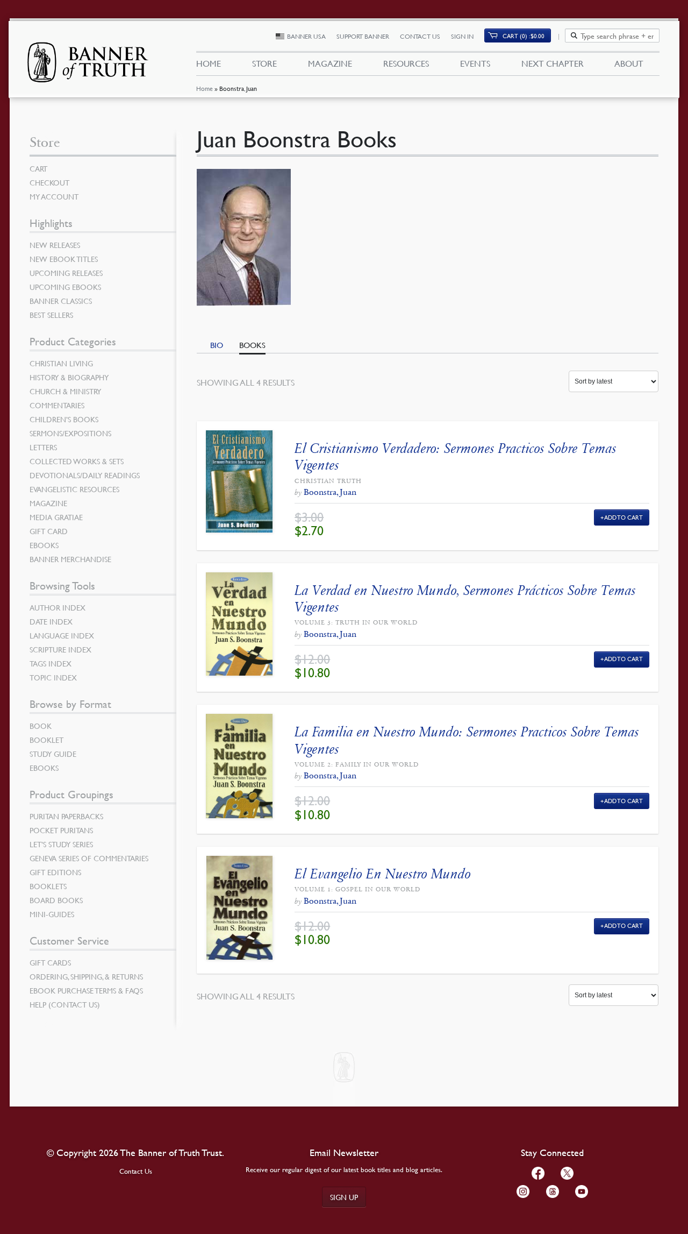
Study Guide (53, 753)
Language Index (62, 635)
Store (264, 63)
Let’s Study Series (61, 844)
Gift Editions (55, 872)
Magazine (330, 63)
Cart (38, 168)
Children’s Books (64, 419)
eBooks (44, 545)
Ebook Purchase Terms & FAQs (86, 990)
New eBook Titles (64, 258)
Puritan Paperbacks (66, 816)
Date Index (51, 621)
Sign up (344, 1197)
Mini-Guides (52, 914)
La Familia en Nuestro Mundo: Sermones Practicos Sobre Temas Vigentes (467, 740)
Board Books (56, 900)
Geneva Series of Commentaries (89, 858)
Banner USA (306, 36)
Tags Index (50, 663)
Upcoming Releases (66, 272)
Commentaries (57, 405)
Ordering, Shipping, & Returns (86, 976)
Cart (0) (523, 36)
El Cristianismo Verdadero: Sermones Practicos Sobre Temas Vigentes (456, 456)
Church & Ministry (65, 391)
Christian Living (61, 363)
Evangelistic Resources (74, 489)
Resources (406, 63)
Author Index (57, 607)
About (628, 63)
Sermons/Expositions (70, 433)
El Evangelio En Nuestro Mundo (383, 874)
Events (475, 63)
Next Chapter (552, 63)
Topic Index (53, 677)
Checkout (49, 182)
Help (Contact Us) (65, 1004)
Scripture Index (60, 649)
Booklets (48, 886)
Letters (43, 447)
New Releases (55, 244)
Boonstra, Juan (330, 492)
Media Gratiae (56, 517)
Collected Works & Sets (77, 461)
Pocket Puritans (61, 830)
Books (252, 345)
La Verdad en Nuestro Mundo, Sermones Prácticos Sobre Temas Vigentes (465, 598)
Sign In (462, 36)
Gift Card (49, 531)
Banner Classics (61, 300)
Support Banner (362, 36)
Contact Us (420, 36)
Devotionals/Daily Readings (85, 475)
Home (204, 88)
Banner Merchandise (70, 559)
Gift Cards (50, 962)
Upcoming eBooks (65, 286)
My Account (54, 196)
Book (41, 725)
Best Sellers (51, 314)
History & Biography (69, 377)
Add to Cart (624, 517)
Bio (216, 345)
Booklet (46, 739)
